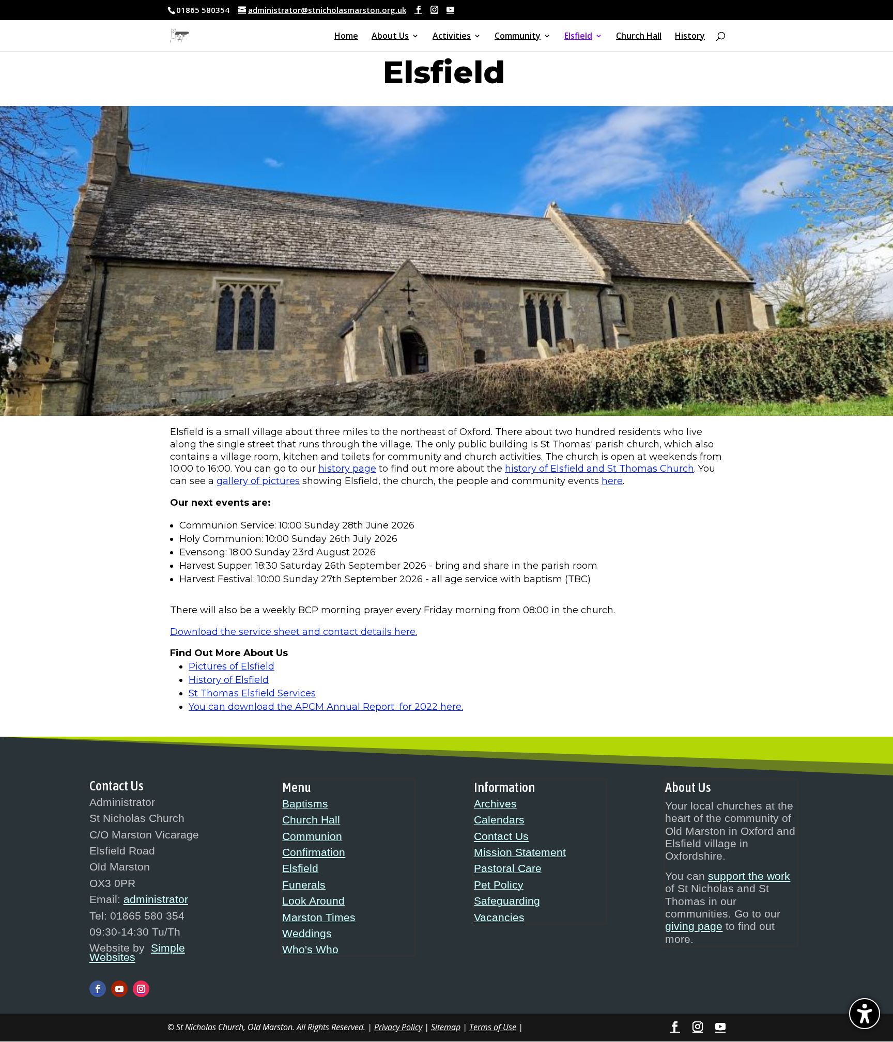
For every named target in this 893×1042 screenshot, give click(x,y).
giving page (693, 926)
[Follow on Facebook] (97, 989)
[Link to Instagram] (434, 10)
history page (347, 468)
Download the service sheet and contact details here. (293, 631)
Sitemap (445, 1027)
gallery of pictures (258, 481)
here (612, 481)
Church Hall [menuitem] (638, 36)
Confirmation (313, 852)
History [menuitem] (690, 36)
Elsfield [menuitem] (578, 36)
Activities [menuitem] (452, 36)
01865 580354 (202, 10)
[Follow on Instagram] (141, 989)
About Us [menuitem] (390, 36)
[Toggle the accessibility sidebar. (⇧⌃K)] (864, 1013)
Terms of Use (492, 1027)
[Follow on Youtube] (119, 989)
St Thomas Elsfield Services (252, 693)
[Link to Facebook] (418, 10)
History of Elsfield (229, 680)
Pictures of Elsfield (231, 666)
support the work (749, 876)
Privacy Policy (398, 1027)
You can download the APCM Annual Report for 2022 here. (326, 706)
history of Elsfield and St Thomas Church (599, 468)
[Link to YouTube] (450, 10)
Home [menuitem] (346, 36)
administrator (156, 899)
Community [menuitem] (518, 36)
